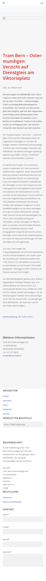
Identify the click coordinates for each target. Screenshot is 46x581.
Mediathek (7, 409)
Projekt (6, 396)
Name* (6, 514)
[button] (41, 3)
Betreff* (6, 539)
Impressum (7, 497)
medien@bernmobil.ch (12, 355)
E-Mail (5, 488)
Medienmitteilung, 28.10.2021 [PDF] (17, 317)
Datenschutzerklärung (12, 502)
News (5, 405)
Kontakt (6, 414)
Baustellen (7, 400)
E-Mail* (6, 527)
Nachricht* (7, 552)
